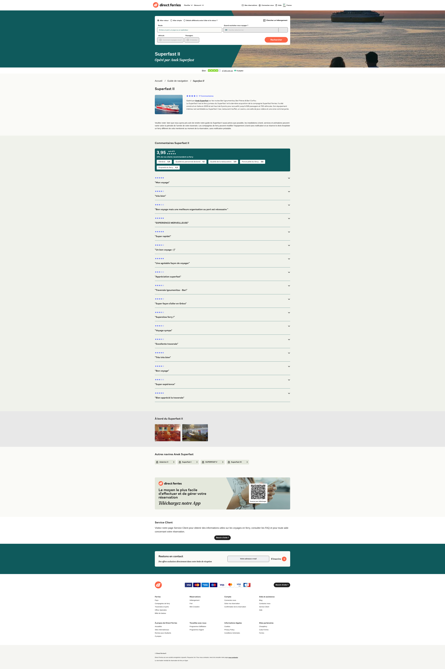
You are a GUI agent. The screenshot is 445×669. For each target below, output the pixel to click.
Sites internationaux (162, 630)
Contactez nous (264, 603)
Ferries (261, 633)
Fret (191, 603)
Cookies (227, 626)
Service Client (264, 607)
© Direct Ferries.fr (160, 653)
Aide (260, 610)
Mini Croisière (195, 607)
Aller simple (177, 20)
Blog (260, 600)
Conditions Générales (232, 633)
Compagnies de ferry (162, 603)
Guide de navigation (177, 81)
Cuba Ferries (264, 630)
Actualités (158, 626)
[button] (222, 180)
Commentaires (206, 96)
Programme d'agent (197, 630)
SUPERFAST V (211, 462)
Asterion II (163, 462)
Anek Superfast (201, 101)
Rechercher (276, 40)
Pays (156, 600)
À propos (158, 636)
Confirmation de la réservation (235, 607)
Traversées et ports (162, 607)
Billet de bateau (160, 613)
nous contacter (233, 657)
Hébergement (194, 600)
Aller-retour (164, 20)
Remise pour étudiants (163, 633)
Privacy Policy (229, 630)
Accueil (158, 81)
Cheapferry (263, 626)
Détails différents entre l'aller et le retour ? (202, 20)
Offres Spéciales (161, 610)
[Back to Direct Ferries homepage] (167, 5)
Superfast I (186, 462)
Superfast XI (236, 462)
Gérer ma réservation (232, 603)
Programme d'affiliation (198, 626)
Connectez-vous (230, 600)
